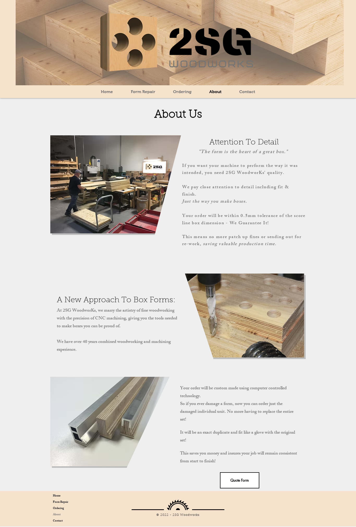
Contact (58, 521)
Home (56, 496)
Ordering (58, 508)
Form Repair (60, 502)
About (57, 514)
